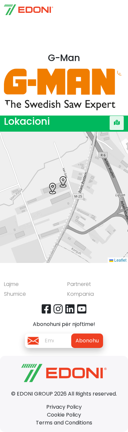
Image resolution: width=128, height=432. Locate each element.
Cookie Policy (64, 415)
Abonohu (87, 340)
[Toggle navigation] (117, 9)
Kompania (80, 294)
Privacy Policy (64, 407)
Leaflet (119, 260)
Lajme (11, 284)
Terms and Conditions (64, 422)
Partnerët (79, 284)
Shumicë (15, 294)
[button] (63, 182)
